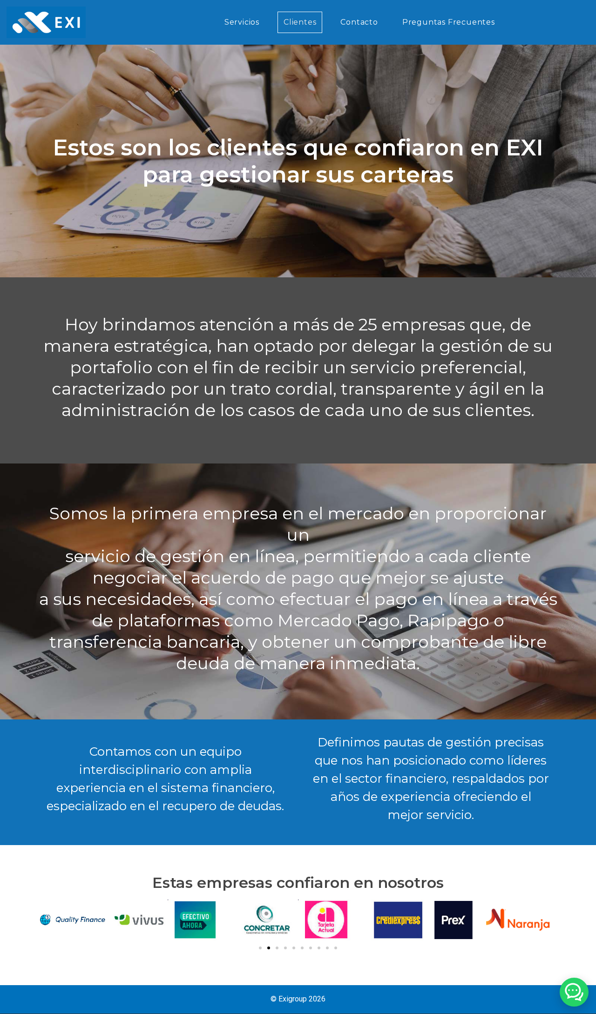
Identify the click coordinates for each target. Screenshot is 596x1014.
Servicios (241, 22)
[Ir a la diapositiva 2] (268, 948)
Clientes (300, 22)
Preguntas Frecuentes (448, 22)
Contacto (359, 22)
